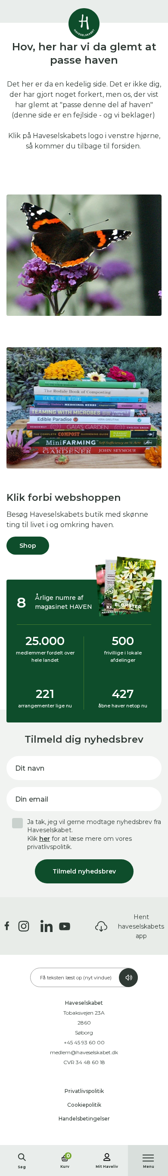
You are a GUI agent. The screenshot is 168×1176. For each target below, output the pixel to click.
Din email (31, 799)
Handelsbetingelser (84, 1118)
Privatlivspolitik (84, 1091)
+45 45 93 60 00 (84, 1042)
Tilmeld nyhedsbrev (84, 871)
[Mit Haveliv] (107, 1155)
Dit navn (29, 768)
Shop (27, 545)
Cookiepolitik (84, 1105)
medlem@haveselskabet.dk (84, 1052)
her (44, 839)
